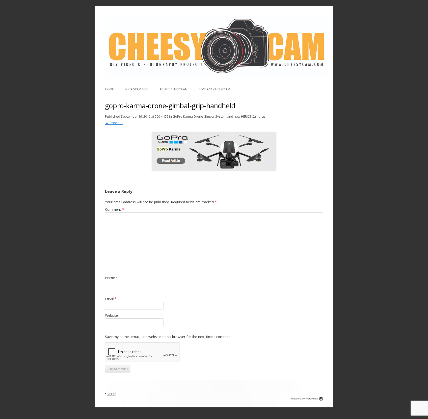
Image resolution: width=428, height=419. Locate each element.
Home (109, 89)
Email (111, 298)
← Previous (114, 122)
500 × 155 (161, 116)
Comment (114, 209)
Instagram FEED (137, 89)
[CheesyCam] (216, 76)
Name (111, 277)
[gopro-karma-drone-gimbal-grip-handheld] (214, 151)
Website (111, 315)
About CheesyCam (173, 89)
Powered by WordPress (304, 398)
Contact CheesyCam (214, 89)
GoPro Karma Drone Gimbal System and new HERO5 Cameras (219, 116)
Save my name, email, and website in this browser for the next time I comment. (169, 336)
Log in (111, 393)
